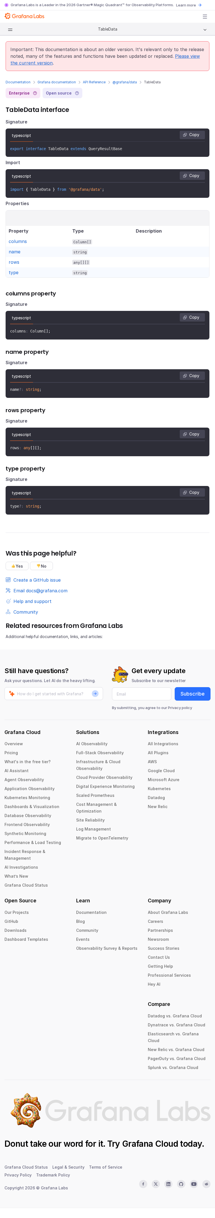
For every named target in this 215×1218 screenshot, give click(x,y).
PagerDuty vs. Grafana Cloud (176, 1058)
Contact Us (159, 957)
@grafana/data (125, 82)
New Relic (157, 806)
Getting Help (160, 966)
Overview (13, 743)
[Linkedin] (168, 1184)
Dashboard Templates (26, 939)
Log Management (93, 829)
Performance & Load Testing (32, 842)
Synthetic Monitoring (25, 833)
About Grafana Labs (168, 912)
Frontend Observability (27, 824)
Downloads (15, 930)
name (14, 251)
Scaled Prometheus (95, 795)
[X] (156, 1184)
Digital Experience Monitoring (105, 786)
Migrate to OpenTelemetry (102, 838)
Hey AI (154, 984)
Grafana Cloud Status (26, 885)
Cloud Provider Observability (104, 777)
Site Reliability (90, 820)
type (13, 272)
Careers (155, 921)
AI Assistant (16, 770)
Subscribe (193, 694)
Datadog (156, 797)
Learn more (186, 5)
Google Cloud (161, 770)
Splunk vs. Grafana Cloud (173, 1067)
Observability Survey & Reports (106, 948)
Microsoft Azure (163, 779)
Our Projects (16, 912)
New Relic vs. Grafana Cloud (176, 1049)
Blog (80, 921)
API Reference (94, 82)
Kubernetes (159, 788)
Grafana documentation (57, 82)
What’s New (16, 876)
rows (14, 262)
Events (83, 939)
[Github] (181, 1184)
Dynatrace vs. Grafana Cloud (176, 1024)
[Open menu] (205, 16)
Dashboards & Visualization (31, 806)
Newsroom (158, 939)
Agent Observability (24, 779)
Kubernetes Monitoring (27, 797)
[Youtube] (194, 1184)
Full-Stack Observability (100, 752)
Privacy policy (180, 707)
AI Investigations (21, 867)
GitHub (11, 921)
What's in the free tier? (27, 761)
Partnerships (160, 930)
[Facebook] (143, 1184)
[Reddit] (206, 1184)
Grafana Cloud (150, 1144)
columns (18, 241)
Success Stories (163, 948)
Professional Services (169, 975)
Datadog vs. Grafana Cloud (175, 1015)
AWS (152, 761)
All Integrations (163, 743)
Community (87, 930)
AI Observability (92, 743)
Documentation (18, 82)
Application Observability (29, 788)
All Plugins (158, 752)
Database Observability (27, 815)
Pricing (11, 752)
